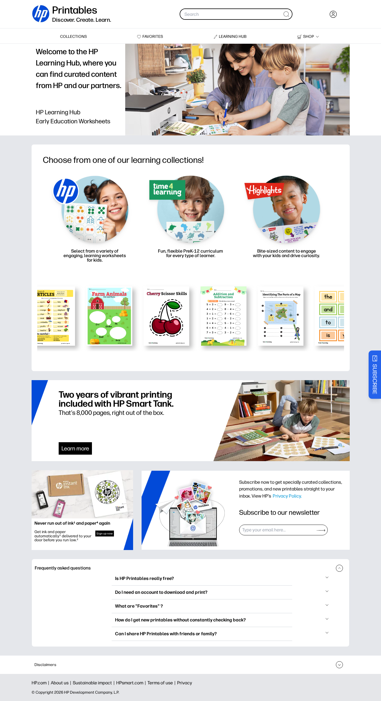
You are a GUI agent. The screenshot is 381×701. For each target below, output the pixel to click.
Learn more (75, 448)
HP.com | (41, 682)
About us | (62, 682)
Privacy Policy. (287, 496)
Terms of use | (162, 682)
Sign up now (104, 533)
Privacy (184, 682)
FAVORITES (152, 36)
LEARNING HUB (232, 36)
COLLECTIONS (73, 36)
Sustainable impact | (94, 682)
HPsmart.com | (131, 682)
